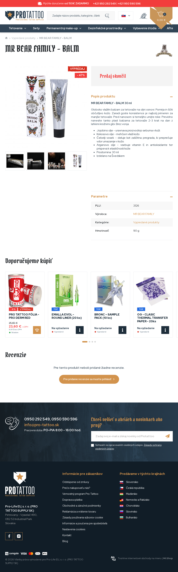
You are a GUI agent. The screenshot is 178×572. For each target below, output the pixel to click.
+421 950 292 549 (104, 3)
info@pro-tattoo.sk (41, 424)
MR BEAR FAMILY (143, 214)
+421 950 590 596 (129, 3)
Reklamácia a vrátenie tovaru (79, 511)
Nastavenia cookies (73, 529)
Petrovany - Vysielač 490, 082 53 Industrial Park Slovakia (21, 515)
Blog (65, 541)
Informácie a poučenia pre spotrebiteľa (84, 523)
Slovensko (132, 482)
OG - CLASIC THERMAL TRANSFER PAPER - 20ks (152, 318)
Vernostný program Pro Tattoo (80, 494)
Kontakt (66, 535)
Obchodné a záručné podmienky (81, 505)
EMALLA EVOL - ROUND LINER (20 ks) (67, 316)
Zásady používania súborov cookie (82, 517)
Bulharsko (131, 517)
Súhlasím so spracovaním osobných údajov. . (128, 446)
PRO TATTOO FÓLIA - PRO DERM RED (24, 316)
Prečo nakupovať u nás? (76, 488)
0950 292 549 (37, 419)
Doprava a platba (72, 500)
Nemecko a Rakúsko (137, 500)
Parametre (99, 196)
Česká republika (135, 488)
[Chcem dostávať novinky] (167, 436)
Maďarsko (131, 494)
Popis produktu (103, 96)
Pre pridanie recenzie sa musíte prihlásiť (87, 379)
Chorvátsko (133, 505)
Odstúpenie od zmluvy (75, 482)
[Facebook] (9, 536)
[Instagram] (19, 536)
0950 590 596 (64, 419)
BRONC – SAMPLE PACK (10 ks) (107, 316)
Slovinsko (131, 511)
